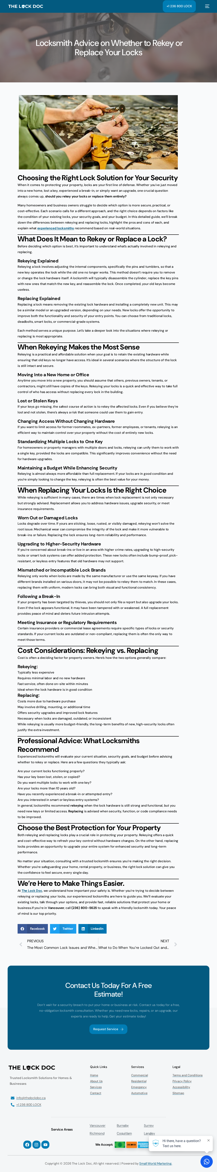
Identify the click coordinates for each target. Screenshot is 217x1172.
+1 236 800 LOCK (179, 6)
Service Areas (62, 1129)
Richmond (97, 1133)
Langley (149, 1133)
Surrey (149, 1125)
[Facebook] (27, 1145)
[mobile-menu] (204, 6)
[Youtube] (45, 1145)
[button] (33, 929)
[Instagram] (36, 1145)
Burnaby (123, 1125)
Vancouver (98, 1125)
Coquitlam (124, 1133)
